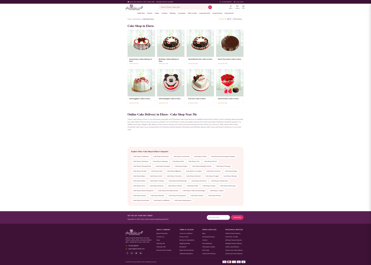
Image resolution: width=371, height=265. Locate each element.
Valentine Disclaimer (186, 254)
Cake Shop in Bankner (157, 196)
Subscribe (237, 217)
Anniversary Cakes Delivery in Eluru (140, 60)
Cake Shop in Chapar (217, 191)
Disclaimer (183, 247)
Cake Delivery (136, 19)
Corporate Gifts (204, 13)
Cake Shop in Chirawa (175, 186)
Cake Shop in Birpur (139, 176)
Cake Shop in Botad (210, 161)
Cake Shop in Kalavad (213, 171)
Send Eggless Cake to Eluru (139, 99)
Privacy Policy (184, 237)
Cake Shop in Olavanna (174, 176)
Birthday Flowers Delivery (233, 240)
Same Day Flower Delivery (234, 254)
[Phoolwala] (140, 232)
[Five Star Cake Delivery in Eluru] (200, 82)
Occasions (182, 13)
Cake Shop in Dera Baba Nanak (168, 191)
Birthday (173, 13)
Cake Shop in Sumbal (140, 171)
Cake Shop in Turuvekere (194, 171)
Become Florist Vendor (164, 250)
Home (129, 19)
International (229, 13)
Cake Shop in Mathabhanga (177, 181)
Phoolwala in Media (208, 247)
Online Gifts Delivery (209, 254)
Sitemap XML (161, 243)
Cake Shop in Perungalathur (142, 166)
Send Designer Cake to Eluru (170, 99)
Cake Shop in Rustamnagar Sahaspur (223, 156)
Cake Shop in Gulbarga (160, 161)
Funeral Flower (217, 13)
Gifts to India (192, 13)
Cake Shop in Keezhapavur (182, 200)
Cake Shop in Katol (139, 186)
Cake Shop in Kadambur (161, 156)
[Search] (210, 7)
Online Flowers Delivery (232, 233)
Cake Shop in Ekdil (192, 186)
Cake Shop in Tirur (194, 161)
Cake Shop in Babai (139, 181)
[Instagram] (132, 253)
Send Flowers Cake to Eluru (228, 99)
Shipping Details (185, 243)
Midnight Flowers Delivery (233, 243)
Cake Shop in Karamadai (141, 200)
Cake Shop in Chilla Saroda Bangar (193, 191)
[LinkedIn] (140, 253)
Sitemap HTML (161, 247)
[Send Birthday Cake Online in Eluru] (170, 43)
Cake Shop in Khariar (214, 196)
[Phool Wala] (134, 7)
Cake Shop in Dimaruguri (228, 186)
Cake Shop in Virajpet (212, 176)
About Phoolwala (162, 233)
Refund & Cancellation (187, 240)
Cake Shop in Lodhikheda (161, 200)
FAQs (158, 240)
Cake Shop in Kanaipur (162, 166)
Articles (204, 240)
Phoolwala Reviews (208, 237)
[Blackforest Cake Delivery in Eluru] (200, 43)
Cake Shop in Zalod (156, 176)
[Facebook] (127, 253)
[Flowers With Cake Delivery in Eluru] (229, 82)
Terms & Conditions (186, 233)
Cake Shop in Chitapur (157, 181)
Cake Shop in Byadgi (230, 176)
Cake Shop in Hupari (208, 186)
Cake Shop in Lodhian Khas (219, 181)
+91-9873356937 (226, 2)
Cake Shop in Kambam (193, 176)
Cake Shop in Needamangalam (143, 191)
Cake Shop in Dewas (196, 196)
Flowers (149, 13)
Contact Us (160, 237)
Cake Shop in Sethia (200, 156)
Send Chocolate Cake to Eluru (229, 59)
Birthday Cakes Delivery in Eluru (169, 60)
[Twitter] (136, 253)
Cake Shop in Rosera (139, 196)
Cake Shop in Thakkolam (141, 156)
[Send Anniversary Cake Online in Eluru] (141, 43)
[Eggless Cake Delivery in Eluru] (141, 82)
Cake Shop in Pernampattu (177, 196)
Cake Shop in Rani (156, 171)
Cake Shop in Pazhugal (223, 166)
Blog (203, 233)
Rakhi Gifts (141, 13)
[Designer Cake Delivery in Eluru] (170, 82)
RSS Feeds (205, 250)
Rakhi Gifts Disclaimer (187, 250)
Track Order (239, 2)
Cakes (157, 13)
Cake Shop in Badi (178, 161)
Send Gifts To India (231, 237)
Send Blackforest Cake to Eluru (200, 59)
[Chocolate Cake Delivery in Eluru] (229, 43)
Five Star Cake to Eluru (197, 99)
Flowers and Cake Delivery (234, 250)
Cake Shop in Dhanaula (199, 181)
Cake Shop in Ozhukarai (140, 161)
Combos (164, 13)
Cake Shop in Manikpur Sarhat (201, 166)
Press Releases (207, 243)
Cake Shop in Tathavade (181, 156)
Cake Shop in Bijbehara (174, 171)
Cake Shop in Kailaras (156, 186)
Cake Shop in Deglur (181, 166)
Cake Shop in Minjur (231, 171)
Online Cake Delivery (232, 247)
